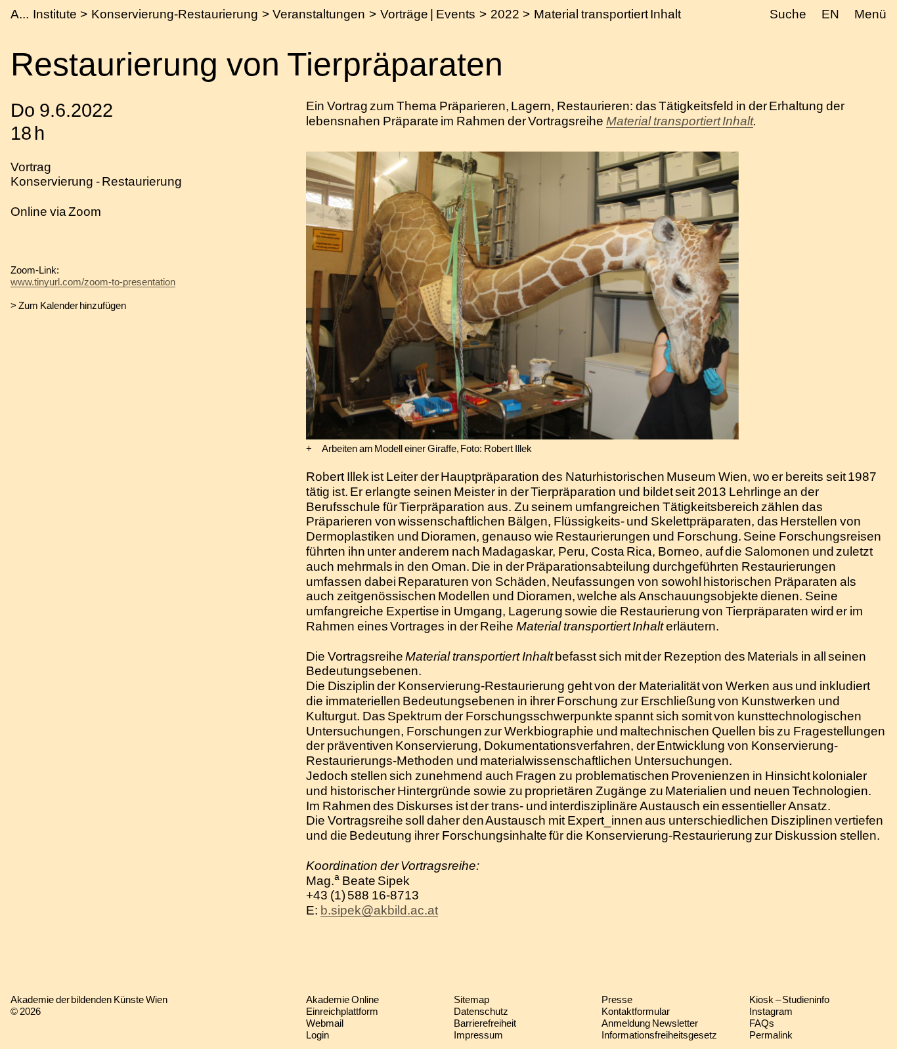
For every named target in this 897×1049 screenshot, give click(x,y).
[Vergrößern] (309, 449)
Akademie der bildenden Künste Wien (89, 999)
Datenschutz (481, 1011)
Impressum (478, 1034)
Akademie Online (342, 999)
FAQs (761, 1023)
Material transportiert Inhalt (607, 14)
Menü (870, 14)
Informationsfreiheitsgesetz (659, 1034)
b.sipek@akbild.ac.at (379, 910)
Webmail (324, 1023)
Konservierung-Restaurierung (174, 14)
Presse (617, 999)
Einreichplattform (342, 1011)
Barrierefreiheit (485, 1023)
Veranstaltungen (319, 14)
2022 (505, 14)
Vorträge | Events (427, 14)
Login (317, 1034)
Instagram (771, 1011)
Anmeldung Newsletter (650, 1023)
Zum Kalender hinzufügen (72, 305)
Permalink (771, 1034)
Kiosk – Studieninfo (789, 999)
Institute (55, 14)
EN (830, 14)
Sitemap (471, 999)
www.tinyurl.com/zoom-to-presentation (93, 281)
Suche (788, 14)
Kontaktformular (636, 1011)
